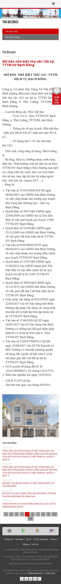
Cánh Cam (50, 573)
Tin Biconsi (11, 31)
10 (54, 514)
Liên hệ (35, 544)
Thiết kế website (35, 573)
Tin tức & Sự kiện (41, 539)
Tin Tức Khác (12, 37)
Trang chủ (8, 539)
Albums (26, 544)
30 (30, 518)
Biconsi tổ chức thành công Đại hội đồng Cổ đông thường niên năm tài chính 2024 (29, 495)
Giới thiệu (19, 539)
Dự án (28, 539)
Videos (54, 539)
